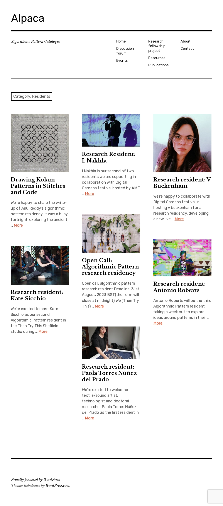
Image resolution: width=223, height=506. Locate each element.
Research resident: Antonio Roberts (179, 287)
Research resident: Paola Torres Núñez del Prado (109, 373)
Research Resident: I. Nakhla (108, 157)
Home (121, 41)
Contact (187, 48)
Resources (156, 58)
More (18, 225)
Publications (158, 65)
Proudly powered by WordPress (35, 479)
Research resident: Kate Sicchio (37, 295)
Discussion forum (125, 50)
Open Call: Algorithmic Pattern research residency (110, 266)
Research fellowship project (156, 46)
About (186, 41)
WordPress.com (57, 485)
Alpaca (27, 18)
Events (122, 60)
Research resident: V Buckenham (182, 182)
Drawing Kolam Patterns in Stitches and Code (38, 185)
